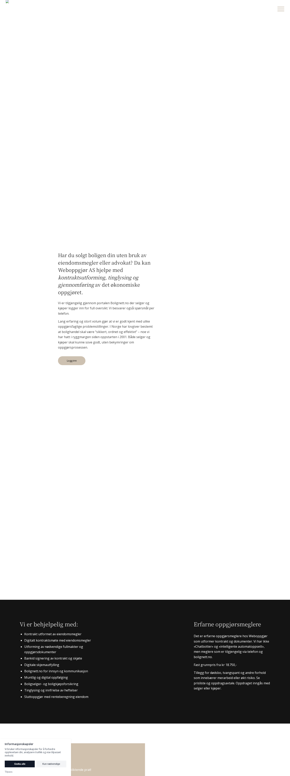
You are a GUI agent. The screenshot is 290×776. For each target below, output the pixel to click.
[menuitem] (279, 9)
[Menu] (279, 9)
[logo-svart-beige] (14, 9)
